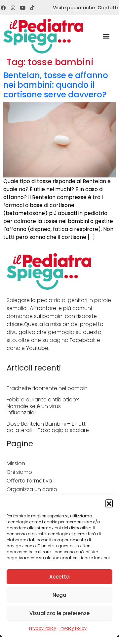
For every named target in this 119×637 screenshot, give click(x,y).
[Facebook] (3, 7)
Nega (59, 594)
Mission (16, 463)
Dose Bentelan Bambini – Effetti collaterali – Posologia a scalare (48, 427)
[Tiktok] (32, 7)
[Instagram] (13, 7)
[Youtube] (22, 7)
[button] (109, 503)
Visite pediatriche (74, 7)
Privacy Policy (42, 628)
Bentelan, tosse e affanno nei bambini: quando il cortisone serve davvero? (55, 85)
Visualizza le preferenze (59, 613)
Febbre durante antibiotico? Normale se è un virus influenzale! (43, 406)
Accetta (59, 576)
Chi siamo (19, 472)
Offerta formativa (29, 480)
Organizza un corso (32, 489)
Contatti (108, 7)
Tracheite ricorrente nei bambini (48, 388)
